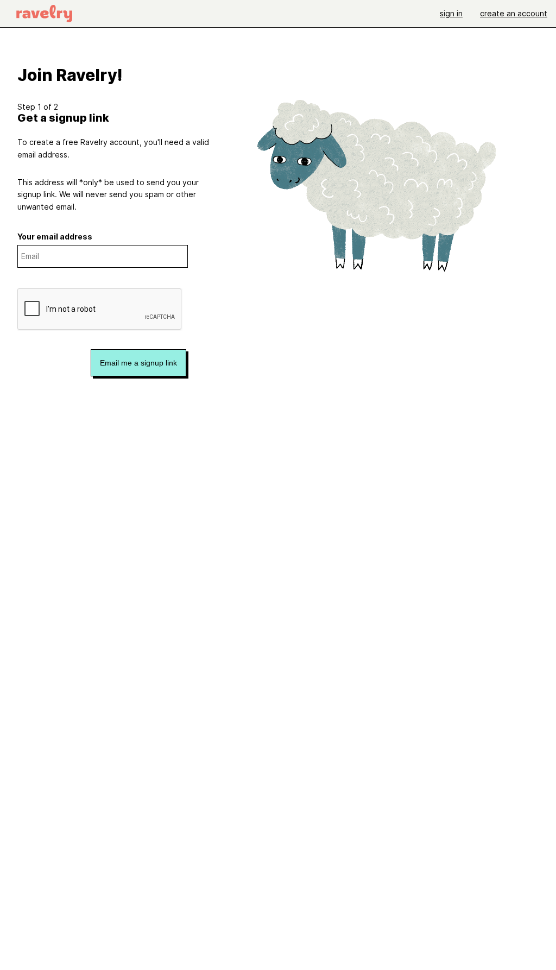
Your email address (54, 236)
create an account (513, 13)
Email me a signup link (138, 362)
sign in (451, 13)
